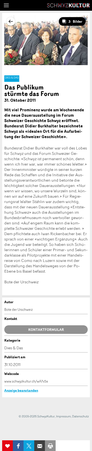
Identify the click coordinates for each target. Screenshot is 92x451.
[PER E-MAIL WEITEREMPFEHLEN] (39, 445)
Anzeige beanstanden (21, 390)
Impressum (63, 416)
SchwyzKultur (68, 5)
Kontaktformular (46, 329)
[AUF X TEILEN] (29, 445)
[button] (6, 5)
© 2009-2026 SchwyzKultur (37, 416)
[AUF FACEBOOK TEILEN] (18, 445)
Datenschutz (80, 416)
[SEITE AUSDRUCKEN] (50, 445)
